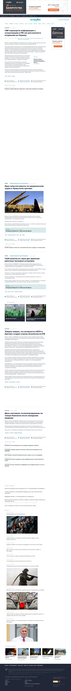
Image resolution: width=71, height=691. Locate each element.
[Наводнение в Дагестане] (60, 655)
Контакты (7, 665)
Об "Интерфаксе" (13, 665)
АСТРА (6, 684)
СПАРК (6, 680)
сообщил (10, 106)
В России (11, 23)
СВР (6, 76)
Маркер (6, 683)
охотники (11, 432)
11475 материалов (8, 659)
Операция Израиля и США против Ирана (19, 183)
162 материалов (58, 659)
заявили (28, 224)
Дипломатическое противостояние (34, 657)
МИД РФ (6, 382)
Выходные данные (56, 685)
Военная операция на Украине (18, 97)
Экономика (21, 23)
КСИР (12, 291)
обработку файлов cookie (52, 672)
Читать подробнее (39, 61)
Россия (9, 76)
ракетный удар (13, 144)
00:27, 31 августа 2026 (13, 328)
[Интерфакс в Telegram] (27, 686)
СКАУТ (6, 682)
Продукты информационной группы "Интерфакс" (21, 677)
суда (20, 234)
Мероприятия (40, 665)
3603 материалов (21, 659)
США (6, 291)
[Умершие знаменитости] (47, 655)
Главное (6, 23)
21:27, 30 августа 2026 (29, 97)
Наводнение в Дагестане (58, 657)
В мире (16, 23)
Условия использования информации (59, 684)
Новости (44, 23)
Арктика (18, 382)
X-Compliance (7, 681)
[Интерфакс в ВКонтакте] (29, 686)
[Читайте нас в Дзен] (25, 686)
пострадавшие (24, 144)
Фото (53, 23)
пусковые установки (18, 291)
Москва (35, 23)
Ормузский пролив (11, 234)
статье (19, 346)
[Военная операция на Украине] (10, 655)
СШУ (17, 234)
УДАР (23, 234)
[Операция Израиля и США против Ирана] (23, 655)
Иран (6, 234)
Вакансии (26, 665)
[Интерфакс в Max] (32, 686)
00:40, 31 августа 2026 (13, 410)
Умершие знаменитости (47, 656)
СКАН (26, 681)
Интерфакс (35, 19)
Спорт (26, 23)
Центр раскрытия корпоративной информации (32, 683)
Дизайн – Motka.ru (56, 686)
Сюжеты (48, 23)
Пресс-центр (20, 665)
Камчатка (7, 432)
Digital (39, 23)
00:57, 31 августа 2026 (32, 183)
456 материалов (45, 658)
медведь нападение (18, 432)
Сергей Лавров (12, 382)
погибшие (19, 144)
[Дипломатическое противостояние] (35, 655)
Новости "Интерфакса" (28, 680)
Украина (13, 76)
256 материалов (33, 659)
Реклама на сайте (32, 665)
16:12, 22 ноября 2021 (13, 27)
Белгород (7, 144)
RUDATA (26, 682)
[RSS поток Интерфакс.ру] (30, 686)
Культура (30, 23)
